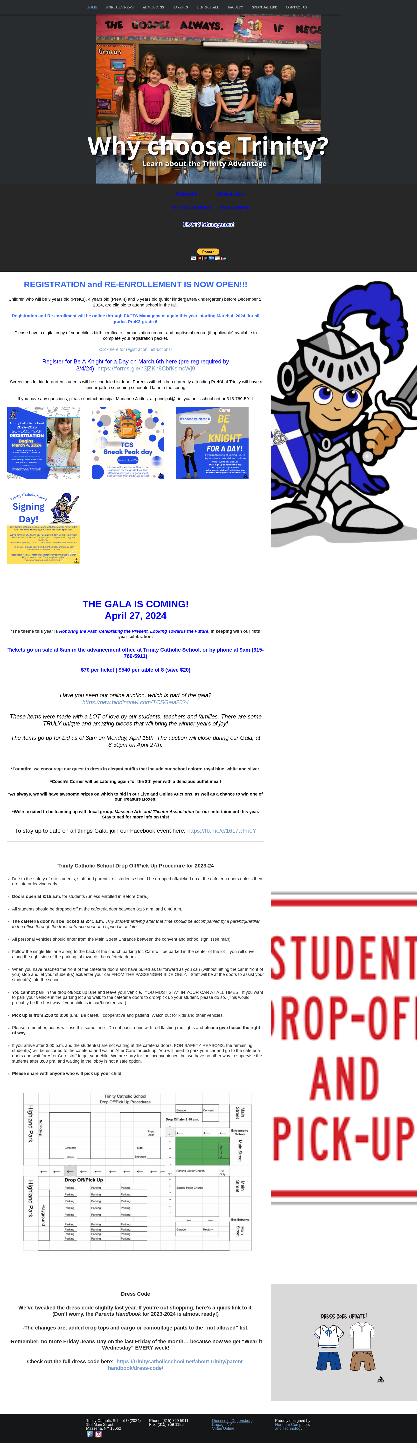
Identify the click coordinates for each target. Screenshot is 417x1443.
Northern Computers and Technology (292, 1426)
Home (92, 7)
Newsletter (230, 194)
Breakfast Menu (192, 208)
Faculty (235, 7)
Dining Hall (208, 7)
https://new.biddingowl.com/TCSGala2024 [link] (135, 702)
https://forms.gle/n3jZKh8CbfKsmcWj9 (146, 368)
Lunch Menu (235, 208)
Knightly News (120, 7)
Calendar (186, 194)
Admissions (153, 7)
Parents (180, 7)
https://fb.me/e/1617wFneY (221, 830)
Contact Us (296, 7)
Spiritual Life (264, 7)
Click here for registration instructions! (135, 349)
